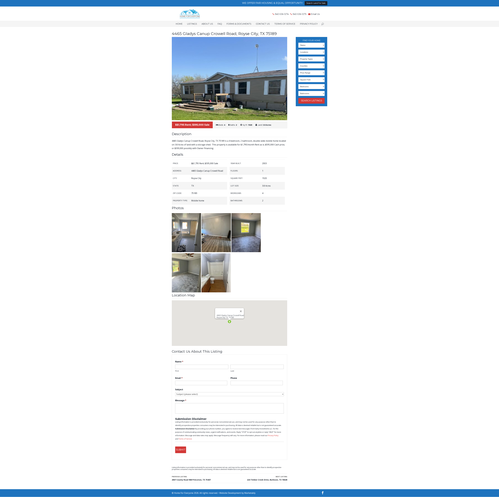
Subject (179, 389)
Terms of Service (284, 24)
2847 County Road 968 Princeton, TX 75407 (191, 478)
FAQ (220, 24)
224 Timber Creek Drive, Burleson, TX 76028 (267, 478)
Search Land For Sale (316, 3)
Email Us (315, 14)
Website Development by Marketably (237, 493)
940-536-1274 (282, 14)
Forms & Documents (238, 24)
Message (180, 400)
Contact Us (263, 24)
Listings (192, 24)
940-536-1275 (299, 14)
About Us (207, 24)
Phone (234, 378)
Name (179, 361)
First (177, 371)
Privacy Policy (309, 24)
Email (179, 378)
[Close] (241, 311)
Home (179, 24)
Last (232, 371)
